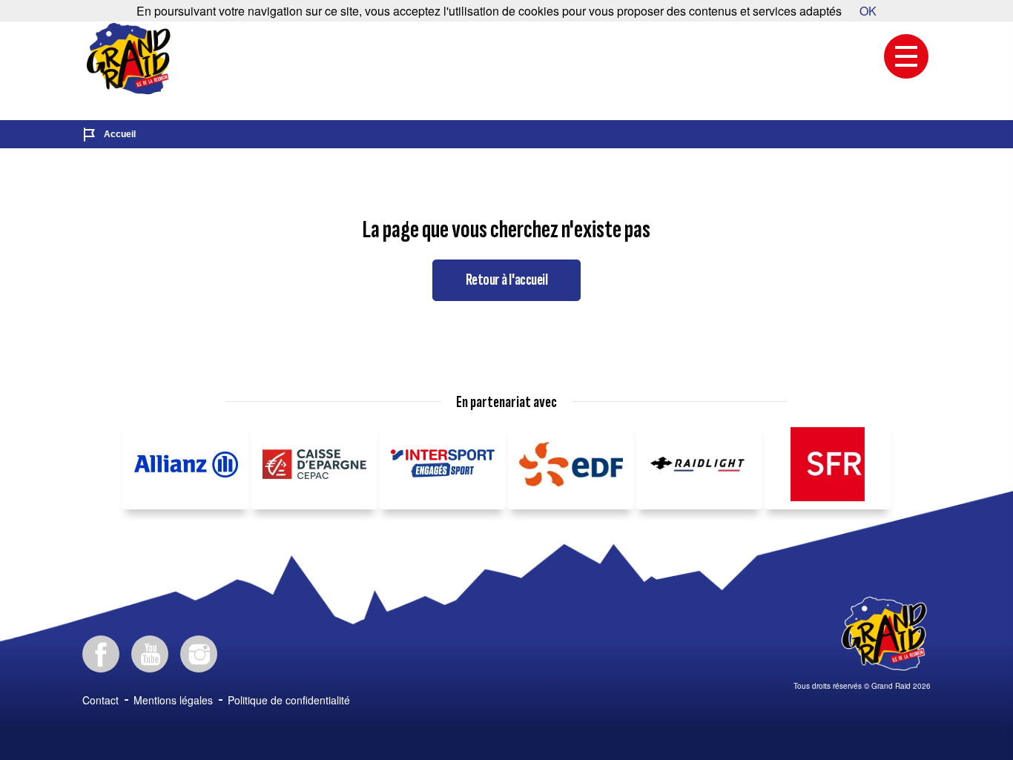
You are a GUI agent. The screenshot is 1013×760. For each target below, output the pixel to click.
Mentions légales (173, 700)
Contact (100, 700)
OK (868, 10)
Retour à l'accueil (506, 280)
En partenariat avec (506, 403)
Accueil (120, 134)
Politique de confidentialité (289, 700)
